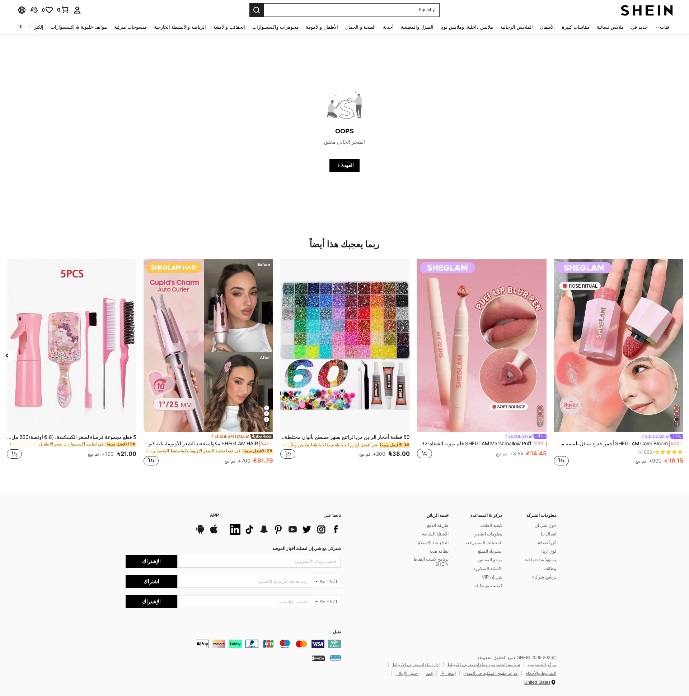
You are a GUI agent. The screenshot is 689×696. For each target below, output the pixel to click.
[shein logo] (647, 10)
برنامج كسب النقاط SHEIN (431, 562)
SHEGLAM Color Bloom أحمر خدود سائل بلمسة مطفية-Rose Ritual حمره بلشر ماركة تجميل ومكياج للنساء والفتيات (618, 443)
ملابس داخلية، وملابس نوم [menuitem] (467, 27)
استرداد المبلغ (490, 551)
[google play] (200, 532)
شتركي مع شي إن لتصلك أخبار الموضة (306, 548)
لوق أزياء (548, 551)
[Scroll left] (29, 27)
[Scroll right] (20, 27)
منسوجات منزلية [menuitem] (130, 27)
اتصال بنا (548, 534)
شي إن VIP (492, 577)
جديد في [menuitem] (639, 27)
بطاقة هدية (439, 551)
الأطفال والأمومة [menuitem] (322, 27)
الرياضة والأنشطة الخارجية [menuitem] (180, 27)
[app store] (214, 532)
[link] (63, 9)
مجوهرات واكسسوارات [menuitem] (275, 27)
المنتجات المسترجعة (483, 542)
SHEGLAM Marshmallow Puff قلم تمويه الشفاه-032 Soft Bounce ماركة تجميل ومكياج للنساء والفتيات (481, 443)
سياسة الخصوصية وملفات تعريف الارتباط (483, 664)
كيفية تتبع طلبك (488, 585)
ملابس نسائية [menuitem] (610, 27)
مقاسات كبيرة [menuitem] (576, 27)
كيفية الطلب (491, 525)
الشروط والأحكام (540, 673)
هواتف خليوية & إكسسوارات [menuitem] (79, 27)
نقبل (337, 632)
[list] (283, 529)
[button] (34, 10)
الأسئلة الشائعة (435, 534)
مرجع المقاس (490, 559)
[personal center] (77, 10)
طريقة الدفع (438, 525)
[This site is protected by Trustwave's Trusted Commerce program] (335, 657)
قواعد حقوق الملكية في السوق (490, 673)
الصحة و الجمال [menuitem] (360, 27)
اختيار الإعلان (406, 673)
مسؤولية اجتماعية (540, 559)
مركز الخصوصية (542, 664)
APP (214, 515)
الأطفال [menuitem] (547, 27)
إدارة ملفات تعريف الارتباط (416, 664)
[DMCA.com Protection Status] (318, 657)
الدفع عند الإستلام (433, 542)
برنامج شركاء (544, 577)
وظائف (550, 568)
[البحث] (256, 10)
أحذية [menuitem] (388, 27)
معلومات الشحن (487, 534)
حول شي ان (545, 525)
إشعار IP (448, 673)
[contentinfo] (233, 644)
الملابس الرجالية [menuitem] (516, 27)
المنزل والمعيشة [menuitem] (417, 27)
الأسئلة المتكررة (487, 568)
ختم (429, 673)
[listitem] (618, 363)
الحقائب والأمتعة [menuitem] (229, 27)
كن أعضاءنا (546, 542)
